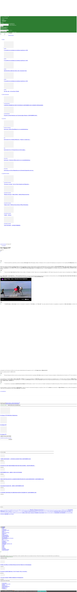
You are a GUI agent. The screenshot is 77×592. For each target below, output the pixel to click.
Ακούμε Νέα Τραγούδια (5, 530)
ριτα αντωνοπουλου (19, 512)
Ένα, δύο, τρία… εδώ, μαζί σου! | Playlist (11, 91)
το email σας (10, 30)
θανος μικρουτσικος (39, 511)
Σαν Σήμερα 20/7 (3, 424)
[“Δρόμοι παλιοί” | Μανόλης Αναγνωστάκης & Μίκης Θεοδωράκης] (9, 202)
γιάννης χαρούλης (8, 511)
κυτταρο (62, 511)
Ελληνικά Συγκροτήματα (5, 532)
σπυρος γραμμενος (31, 512)
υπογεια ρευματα (68, 512)
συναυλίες (57, 512)
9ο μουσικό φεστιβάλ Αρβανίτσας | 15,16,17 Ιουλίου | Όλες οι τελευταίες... (13, 571)
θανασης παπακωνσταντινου (30, 511)
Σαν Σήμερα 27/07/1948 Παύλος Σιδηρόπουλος (8, 415)
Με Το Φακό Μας (4, 537)
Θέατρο (3, 534)
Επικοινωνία (4, 21)
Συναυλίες (3, 547)
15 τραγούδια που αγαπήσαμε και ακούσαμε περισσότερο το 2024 (16, 50)
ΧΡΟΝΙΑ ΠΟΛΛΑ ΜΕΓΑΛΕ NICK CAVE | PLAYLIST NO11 (15, 70)
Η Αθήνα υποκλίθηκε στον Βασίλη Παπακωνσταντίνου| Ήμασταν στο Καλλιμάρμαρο (15, 564)
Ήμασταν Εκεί (4, 533)
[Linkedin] (15, 254)
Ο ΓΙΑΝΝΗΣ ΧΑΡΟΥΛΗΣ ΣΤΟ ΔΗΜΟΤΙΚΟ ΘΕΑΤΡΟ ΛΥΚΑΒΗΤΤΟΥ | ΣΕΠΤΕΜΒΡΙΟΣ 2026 (18, 492)
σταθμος (3, 546)
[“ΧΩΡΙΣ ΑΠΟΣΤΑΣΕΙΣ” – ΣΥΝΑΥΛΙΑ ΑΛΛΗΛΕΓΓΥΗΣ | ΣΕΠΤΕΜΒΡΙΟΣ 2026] (2, 457)
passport (17, 509)
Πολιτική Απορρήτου (3, 27)
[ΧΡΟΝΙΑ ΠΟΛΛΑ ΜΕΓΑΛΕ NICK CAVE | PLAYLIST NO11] (9, 68)
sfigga (20, 509)
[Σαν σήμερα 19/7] (3, 432)
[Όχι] (46, 591)
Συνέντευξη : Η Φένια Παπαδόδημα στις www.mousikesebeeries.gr (16, 129)
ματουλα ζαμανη (7, 512)
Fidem (13, 590)
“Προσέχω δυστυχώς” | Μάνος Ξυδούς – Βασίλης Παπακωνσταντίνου (16, 194)
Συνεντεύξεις (4, 118)
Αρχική (3, 19)
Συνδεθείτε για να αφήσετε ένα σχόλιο (5, 437)
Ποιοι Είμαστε (4, 20)
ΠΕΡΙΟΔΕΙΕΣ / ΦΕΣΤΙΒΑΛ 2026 (7, 543)
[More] (21, 254)
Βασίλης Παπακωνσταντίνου (36, 509)
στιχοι (53, 512)
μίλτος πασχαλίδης (67, 511)
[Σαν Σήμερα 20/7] (3, 423)
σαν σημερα (4, 245)
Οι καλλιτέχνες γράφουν (5, 540)
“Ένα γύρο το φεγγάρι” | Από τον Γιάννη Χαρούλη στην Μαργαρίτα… (16, 184)
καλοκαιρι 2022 (57, 511)
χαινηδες (6, 514)
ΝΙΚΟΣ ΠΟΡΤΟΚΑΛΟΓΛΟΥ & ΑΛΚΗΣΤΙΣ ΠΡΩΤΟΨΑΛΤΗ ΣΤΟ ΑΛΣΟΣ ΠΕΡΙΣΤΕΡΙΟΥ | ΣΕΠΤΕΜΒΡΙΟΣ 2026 (22, 479)
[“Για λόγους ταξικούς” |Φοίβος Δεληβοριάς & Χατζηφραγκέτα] (2, 575)
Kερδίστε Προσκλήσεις (5, 94)
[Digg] (18, 254)
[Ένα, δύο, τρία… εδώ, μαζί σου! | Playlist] (9, 88)
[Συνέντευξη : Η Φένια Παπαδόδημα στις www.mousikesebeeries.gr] (9, 126)
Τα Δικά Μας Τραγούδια (5, 173)
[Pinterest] (8, 254)
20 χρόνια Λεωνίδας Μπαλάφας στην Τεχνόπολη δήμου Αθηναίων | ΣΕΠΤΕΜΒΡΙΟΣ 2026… (21, 115)
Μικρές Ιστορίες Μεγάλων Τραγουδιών (7, 538)
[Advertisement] (38, 233)
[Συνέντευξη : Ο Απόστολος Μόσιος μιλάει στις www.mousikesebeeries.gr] (9, 157)
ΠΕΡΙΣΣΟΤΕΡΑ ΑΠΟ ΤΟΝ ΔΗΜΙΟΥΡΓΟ (14, 405)
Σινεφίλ (3, 545)
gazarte (6, 509)
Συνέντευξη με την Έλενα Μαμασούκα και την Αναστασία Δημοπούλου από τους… (19, 170)
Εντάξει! (39, 591)
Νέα (4, 137)
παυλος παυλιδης (13, 512)
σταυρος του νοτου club (48, 512)
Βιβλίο (3, 531)
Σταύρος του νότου (65, 509)
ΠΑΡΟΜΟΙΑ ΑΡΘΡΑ (3, 405)
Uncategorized (4, 529)
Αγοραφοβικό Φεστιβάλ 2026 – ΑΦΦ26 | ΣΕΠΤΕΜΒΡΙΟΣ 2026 (12, 485)
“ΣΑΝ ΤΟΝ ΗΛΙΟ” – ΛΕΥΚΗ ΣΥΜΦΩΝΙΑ (12, 225)
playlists (5, 48)
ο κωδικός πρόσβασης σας (12, 25)
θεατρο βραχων (45, 511)
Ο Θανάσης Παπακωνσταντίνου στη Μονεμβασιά (12, 403)
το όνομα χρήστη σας (12, 24)
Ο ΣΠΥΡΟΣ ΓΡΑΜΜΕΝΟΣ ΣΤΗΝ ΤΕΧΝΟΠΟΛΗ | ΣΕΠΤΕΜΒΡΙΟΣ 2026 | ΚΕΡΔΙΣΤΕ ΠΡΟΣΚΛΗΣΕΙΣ (23, 105)
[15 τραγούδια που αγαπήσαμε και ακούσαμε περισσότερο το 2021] (9, 78)
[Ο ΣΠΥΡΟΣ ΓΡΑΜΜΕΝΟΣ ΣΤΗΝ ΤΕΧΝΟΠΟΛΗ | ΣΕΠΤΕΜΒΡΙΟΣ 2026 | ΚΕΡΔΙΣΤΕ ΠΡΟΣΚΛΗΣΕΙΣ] (9, 102)
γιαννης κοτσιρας (20, 511)
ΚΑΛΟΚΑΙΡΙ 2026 (7, 103)
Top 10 (3, 528)
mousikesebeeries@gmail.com (8, 556)
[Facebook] (1, 254)
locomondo (11, 509)
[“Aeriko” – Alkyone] (9, 212)
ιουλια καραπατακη (50, 511)
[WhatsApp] (11, 254)
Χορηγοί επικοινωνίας (5, 550)
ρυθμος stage (24, 512)
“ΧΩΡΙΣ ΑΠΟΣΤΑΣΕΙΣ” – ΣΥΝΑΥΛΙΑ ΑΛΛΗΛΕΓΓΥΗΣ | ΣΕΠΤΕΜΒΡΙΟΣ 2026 (15, 458)
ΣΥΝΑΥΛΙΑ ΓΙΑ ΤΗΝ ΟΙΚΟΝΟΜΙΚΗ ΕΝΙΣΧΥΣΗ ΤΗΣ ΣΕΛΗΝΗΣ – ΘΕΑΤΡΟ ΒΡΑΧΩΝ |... (17, 465)
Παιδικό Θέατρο (4, 542)
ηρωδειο (23, 511)
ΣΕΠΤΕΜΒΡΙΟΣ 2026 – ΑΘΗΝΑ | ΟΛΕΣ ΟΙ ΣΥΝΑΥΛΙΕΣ (11, 472)
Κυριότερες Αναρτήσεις (7, 127)
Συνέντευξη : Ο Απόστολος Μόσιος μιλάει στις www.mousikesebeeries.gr (17, 160)
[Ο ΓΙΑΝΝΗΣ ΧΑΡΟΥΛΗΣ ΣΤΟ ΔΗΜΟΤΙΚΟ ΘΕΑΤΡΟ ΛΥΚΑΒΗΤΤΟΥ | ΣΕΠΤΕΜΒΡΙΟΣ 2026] (2, 490)
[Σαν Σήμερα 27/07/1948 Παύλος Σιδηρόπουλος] (5, 413)
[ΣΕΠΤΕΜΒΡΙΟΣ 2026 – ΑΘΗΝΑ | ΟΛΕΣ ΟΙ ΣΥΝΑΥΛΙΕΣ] (2, 470)
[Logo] (2, 35)
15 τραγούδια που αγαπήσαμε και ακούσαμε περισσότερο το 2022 (16, 60)
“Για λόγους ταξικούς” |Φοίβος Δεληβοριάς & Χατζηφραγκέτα (11, 577)
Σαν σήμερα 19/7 (3, 434)
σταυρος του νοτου (39, 512)
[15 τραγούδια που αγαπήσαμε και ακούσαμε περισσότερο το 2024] (9, 47)
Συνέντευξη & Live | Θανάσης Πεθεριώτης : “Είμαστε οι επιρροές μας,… (17, 139)
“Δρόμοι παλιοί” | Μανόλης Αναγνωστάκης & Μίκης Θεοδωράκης (16, 204)
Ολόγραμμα (4, 541)
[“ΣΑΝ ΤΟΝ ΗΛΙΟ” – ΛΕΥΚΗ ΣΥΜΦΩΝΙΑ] (9, 222)
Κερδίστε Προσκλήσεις (5, 535)
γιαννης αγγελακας (15, 511)
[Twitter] (5, 254)
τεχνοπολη (62, 512)
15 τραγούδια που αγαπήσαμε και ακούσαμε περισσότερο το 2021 (16, 81)
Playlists (3, 39)
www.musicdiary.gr (3, 391)
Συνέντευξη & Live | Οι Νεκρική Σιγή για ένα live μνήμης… (15, 149)
